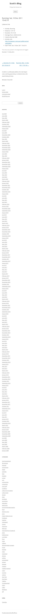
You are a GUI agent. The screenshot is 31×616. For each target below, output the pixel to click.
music (3, 547)
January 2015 (5, 328)
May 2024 (4, 139)
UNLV (3, 585)
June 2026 (4, 116)
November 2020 (6, 208)
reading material (6, 568)
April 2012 (4, 394)
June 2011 (4, 415)
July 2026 (4, 114)
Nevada (4, 549)
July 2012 (4, 387)
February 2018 (5, 250)
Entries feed (5, 92)
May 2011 (4, 417)
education (4, 503)
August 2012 (5, 385)
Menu (15, 11)
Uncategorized (5, 583)
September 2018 (6, 236)
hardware (4, 518)
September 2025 (6, 126)
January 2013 (5, 375)
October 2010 (5, 421)
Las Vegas (4, 537)
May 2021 (4, 200)
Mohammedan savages (8, 545)
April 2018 (4, 246)
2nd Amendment (6, 461)
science (4, 575)
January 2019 (5, 227)
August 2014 (5, 339)
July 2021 (4, 196)
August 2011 (5, 410)
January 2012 (5, 400)
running (4, 573)
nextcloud (4, 554)
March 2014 (5, 349)
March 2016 (5, 299)
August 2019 (5, 213)
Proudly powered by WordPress (9, 613)
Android (4, 465)
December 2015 (6, 305)
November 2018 (6, 231)
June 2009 (4, 440)
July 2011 (4, 413)
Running (4, 52)
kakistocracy (5, 535)
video (3, 587)
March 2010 (5, 425)
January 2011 (5, 419)
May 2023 (4, 156)
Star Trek (4, 577)
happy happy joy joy (7, 516)
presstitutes (5, 560)
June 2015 (4, 318)
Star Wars (4, 579)
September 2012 (6, 383)
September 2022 (6, 166)
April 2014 (4, 347)
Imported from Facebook (8, 530)
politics (4, 558)
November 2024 (6, 135)
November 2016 (6, 282)
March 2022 (5, 179)
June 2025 (4, 133)
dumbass (4, 499)
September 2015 (6, 311)
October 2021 (5, 189)
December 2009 (6, 431)
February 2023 (5, 158)
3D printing (5, 463)
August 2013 (5, 364)
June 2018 (4, 242)
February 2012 (5, 398)
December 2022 (6, 162)
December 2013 (6, 356)
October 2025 (5, 124)
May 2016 (4, 295)
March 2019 (5, 223)
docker (4, 495)
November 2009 (6, 434)
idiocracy (4, 528)
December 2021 (6, 185)
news (3, 551)
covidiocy (4, 488)
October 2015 (5, 309)
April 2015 (4, 322)
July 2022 (4, 170)
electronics (5, 505)
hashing (4, 520)
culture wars (5, 493)
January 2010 (5, 429)
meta (3, 541)
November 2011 (6, 404)
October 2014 (5, 335)
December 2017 (6, 255)
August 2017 (5, 263)
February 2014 (5, 351)
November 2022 (6, 164)
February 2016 (5, 301)
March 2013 (5, 370)
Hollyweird (5, 522)
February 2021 (5, 204)
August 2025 (5, 128)
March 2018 (5, 248)
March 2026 (5, 120)
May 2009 (4, 442)
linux (3, 539)
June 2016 (4, 293)
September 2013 (6, 362)
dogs (3, 497)
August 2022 (5, 168)
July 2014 (4, 341)
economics (5, 501)
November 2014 (6, 333)
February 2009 (5, 448)
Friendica (4, 602)
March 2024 (5, 141)
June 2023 (4, 154)
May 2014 (4, 345)
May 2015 (4, 320)
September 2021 (6, 191)
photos (4, 556)
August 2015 (5, 314)
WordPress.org (6, 96)
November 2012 (6, 379)
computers (5, 484)
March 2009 (5, 446)
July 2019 (4, 215)
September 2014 (6, 337)
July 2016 (4, 290)
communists (5, 482)
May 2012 (4, 391)
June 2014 (4, 343)
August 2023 (5, 151)
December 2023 (6, 145)
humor (4, 524)
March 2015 (5, 324)
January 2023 (5, 160)
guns (3, 514)
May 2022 (4, 175)
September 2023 (6, 149)
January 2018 (5, 253)
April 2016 (4, 297)
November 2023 (6, 147)
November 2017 (6, 257)
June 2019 (4, 217)
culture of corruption (7, 490)
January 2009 (5, 450)
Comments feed (6, 94)
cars (3, 480)
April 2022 (4, 177)
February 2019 (5, 225)
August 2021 (5, 194)
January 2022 (5, 183)
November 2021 (6, 187)
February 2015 (5, 326)
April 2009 (4, 444)
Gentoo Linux (5, 511)
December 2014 (6, 330)
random (4, 566)
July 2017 (4, 265)
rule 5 (3, 570)
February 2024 (5, 143)
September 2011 (6, 408)
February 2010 (5, 427)
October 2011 (5, 406)
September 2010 (6, 423)
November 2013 (6, 358)
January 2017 (5, 278)
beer (3, 474)
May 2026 (4, 118)
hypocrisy (4, 526)
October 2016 (5, 284)
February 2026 (5, 122)
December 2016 (6, 280)
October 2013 (5, 360)
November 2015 (6, 307)
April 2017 (4, 271)
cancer (3, 478)
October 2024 (5, 137)
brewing (4, 476)
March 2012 (5, 396)
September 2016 (6, 286)
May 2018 (4, 244)
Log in (3, 90)
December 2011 (6, 402)
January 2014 (5, 354)
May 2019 (4, 219)
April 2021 (4, 202)
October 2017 (5, 259)
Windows (4, 589)
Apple (3, 469)
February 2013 (5, 373)
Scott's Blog (15, 3)
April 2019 (4, 221)
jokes (3, 533)
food (3, 509)
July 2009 (4, 438)
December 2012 (6, 377)
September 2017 (6, 261)
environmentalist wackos (8, 507)
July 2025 (4, 130)
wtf (3, 591)
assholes (4, 471)
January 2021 (5, 206)
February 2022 (5, 181)
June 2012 (4, 389)
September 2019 (6, 210)
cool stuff (4, 486)
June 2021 (4, 198)
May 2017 (4, 269)
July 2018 (4, 240)
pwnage (4, 564)
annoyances (5, 467)
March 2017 (5, 274)
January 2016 (5, 303)
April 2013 (4, 368)
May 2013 (4, 366)
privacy (4, 562)
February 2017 (5, 276)
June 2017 (4, 267)
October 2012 (5, 381)
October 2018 (5, 234)
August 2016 (5, 288)
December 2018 (6, 229)
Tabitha (4, 581)
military (4, 543)
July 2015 (4, 316)
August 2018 (5, 238)
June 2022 (4, 173)
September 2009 (6, 436)
